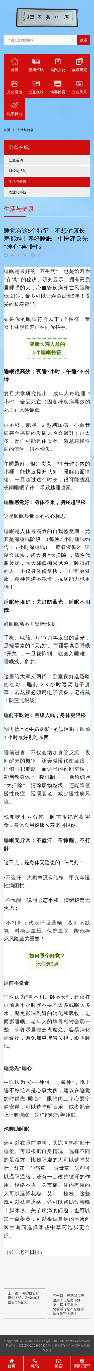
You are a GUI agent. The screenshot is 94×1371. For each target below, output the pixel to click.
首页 (7, 130)
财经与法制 (17, 171)
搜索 (83, 40)
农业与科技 (17, 192)
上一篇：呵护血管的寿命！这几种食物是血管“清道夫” (23, 1297)
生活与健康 (17, 181)
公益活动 (16, 160)
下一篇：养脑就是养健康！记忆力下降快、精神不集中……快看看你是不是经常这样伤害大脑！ (68, 1305)
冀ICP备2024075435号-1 (36, 1345)
